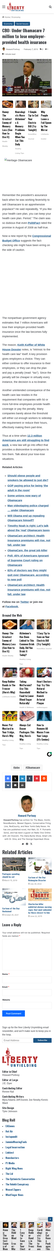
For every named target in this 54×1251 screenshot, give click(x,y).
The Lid (9, 1174)
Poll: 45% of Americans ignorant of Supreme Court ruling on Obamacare (28, 560)
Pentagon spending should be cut (11, 875)
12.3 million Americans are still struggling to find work (25, 440)
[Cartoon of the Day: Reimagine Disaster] (40, 865)
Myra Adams (8, 1100)
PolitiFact (34, 222)
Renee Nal (8, 1091)
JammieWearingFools (16, 1142)
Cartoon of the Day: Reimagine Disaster (37, 879)
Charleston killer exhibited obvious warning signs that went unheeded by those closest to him (40, 908)
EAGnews (10, 1126)
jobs (17, 767)
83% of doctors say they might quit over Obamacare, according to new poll (28, 575)
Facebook (11, 606)
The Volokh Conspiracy (17, 1184)
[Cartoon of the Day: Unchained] (14, 896)
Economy (16, 17)
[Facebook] (8, 778)
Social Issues (22, 24)
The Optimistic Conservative (20, 1179)
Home (7, 17)
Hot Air (9, 1131)
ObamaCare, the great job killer (27, 550)
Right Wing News (14, 1168)
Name (5, 974)
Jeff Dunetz (22, 1100)
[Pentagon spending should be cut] (14, 864)
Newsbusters (12, 1158)
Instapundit (11, 1136)
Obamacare (33, 767)
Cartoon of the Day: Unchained (11, 910)
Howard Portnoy (13, 49)
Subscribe (42, 1040)
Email (5, 987)
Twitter (24, 601)
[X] (15, 778)
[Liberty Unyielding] (16, 6)
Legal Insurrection (15, 1147)
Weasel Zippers (13, 1189)
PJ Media (10, 1163)
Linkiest (10, 1152)
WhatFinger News (14, 1195)
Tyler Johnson (9, 1111)
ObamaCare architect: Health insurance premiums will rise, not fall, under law (29, 540)
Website (6, 1000)
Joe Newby (35, 1100)
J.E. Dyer (7, 1083)
